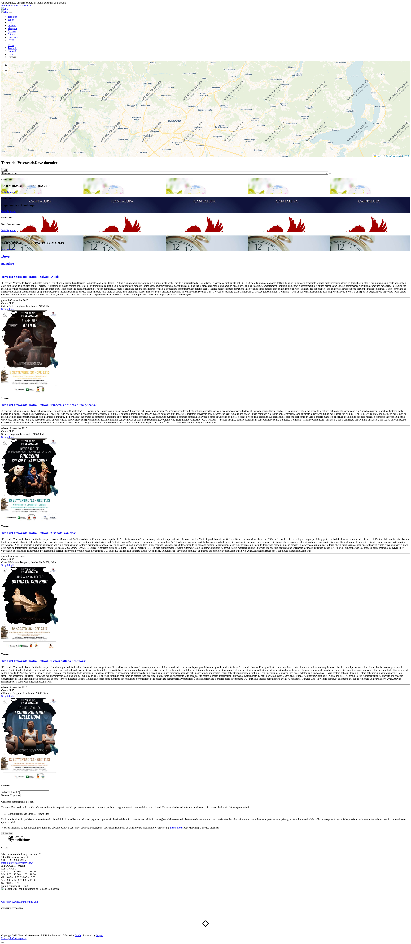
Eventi (11, 40)
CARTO (405, 156)
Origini (99, 935)
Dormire (12, 31)
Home (11, 45)
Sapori (11, 19)
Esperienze (13, 37)
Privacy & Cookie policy (13, 938)
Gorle (10, 54)
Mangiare (12, 28)
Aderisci (16, 901)
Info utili (33, 901)
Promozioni (7, 5)
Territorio (12, 16)
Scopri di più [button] (7, 309)
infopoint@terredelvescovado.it (17, 862)
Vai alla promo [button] (8, 192)
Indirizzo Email (10, 792)
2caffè (78, 935)
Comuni (12, 51)
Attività (11, 34)
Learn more (176, 827)
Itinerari (12, 25)
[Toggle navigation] (10, 12)
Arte (10, 22)
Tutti (5, 170)
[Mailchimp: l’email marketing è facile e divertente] (19, 841)
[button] (5, 65)
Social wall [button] (25, 5)
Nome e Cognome (11, 795)
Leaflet (379, 156)
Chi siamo (6, 901)
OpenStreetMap (393, 156)
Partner (24, 901)
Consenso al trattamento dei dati (17, 801)
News (17, 5)
